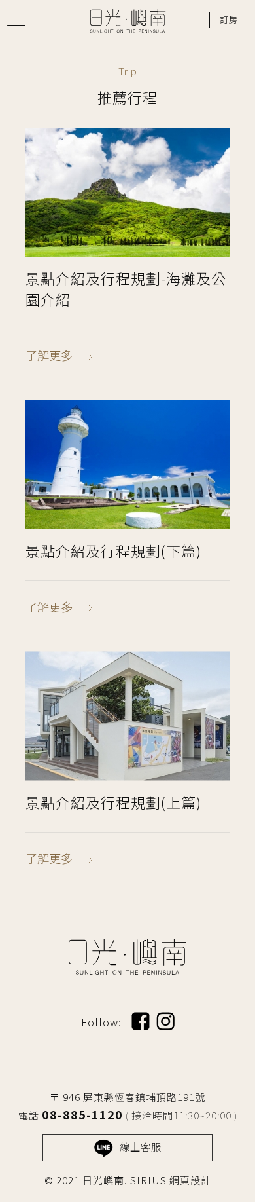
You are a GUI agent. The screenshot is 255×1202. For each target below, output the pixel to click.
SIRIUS (148, 1180)
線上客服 (141, 1147)
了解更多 (49, 355)
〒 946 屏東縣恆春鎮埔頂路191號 (127, 1097)
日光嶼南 (127, 21)
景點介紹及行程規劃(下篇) (113, 550)
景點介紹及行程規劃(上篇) (113, 801)
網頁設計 (190, 1180)
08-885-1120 (82, 1114)
